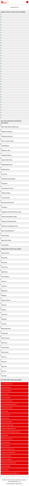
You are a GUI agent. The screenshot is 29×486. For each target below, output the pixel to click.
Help (17, 483)
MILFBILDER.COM (15, 7)
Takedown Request (10, 483)
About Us (21, 483)
